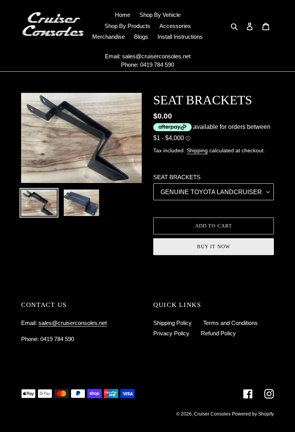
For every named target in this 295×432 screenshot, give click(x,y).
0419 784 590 (157, 64)
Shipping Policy (172, 323)
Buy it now (213, 246)
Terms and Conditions (230, 323)
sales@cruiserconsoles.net (156, 56)
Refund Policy (218, 333)
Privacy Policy (171, 333)
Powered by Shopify (253, 414)
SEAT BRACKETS (177, 177)
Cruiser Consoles (212, 414)
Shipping (197, 150)
